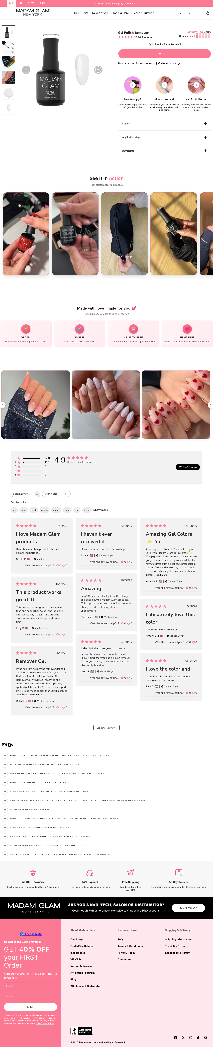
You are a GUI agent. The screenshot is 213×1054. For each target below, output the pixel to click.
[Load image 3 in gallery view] (8, 62)
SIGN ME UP (188, 907)
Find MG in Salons (81, 946)
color (23, 510)
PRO (42, 3)
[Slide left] (26, 70)
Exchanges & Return (177, 952)
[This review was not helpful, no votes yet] (63, 565)
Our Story (76, 939)
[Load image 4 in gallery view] (8, 77)
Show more (100, 510)
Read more (161, 575)
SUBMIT (31, 1007)
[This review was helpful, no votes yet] (57, 565)
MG (11, 3)
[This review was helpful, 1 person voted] (57, 707)
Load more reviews (107, 727)
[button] (180, 13)
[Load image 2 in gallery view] (8, 47)
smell (34, 510)
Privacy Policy (126, 952)
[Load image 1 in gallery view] (8, 32)
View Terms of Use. (45, 1023)
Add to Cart (164, 54)
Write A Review (188, 467)
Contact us (124, 959)
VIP (21, 3)
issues (44, 510)
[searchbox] (22, 494)
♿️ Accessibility (31, 934)
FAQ (120, 939)
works (87, 510)
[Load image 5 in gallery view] (8, 93)
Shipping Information (178, 939)
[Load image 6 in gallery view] (8, 108)
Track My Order (175, 946)
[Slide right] (98, 70)
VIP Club (75, 959)
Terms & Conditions (130, 946)
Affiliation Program (82, 972)
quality (56, 510)
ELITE (31, 3)
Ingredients (77, 952)
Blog (73, 979)
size (14, 510)
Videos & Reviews (81, 966)
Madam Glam (85, 1042)
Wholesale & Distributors (86, 986)
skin (77, 510)
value (67, 510)
